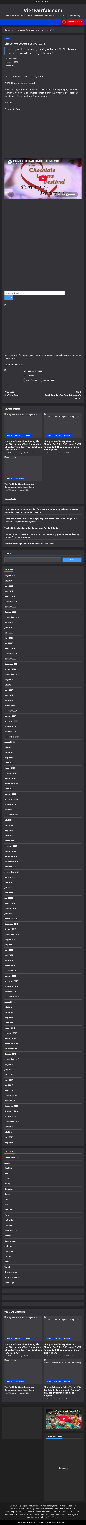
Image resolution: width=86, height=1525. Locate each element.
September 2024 (11, 674)
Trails (6, 1261)
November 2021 (11, 804)
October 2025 (10, 612)
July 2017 (8, 1069)
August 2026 (9, 575)
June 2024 (8, 690)
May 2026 (8, 591)
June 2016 (8, 1137)
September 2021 (11, 815)
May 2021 (8, 830)
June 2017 (8, 1075)
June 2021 (8, 825)
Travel (7, 1267)
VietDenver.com (35, 1506)
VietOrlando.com (12, 1514)
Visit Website (31, 380)
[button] (4, 22)
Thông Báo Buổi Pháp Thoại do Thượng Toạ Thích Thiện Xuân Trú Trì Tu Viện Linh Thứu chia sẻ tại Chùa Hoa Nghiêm (62, 445)
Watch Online (75, 22)
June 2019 (8, 950)
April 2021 (8, 835)
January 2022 (10, 794)
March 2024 (9, 705)
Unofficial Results (12, 1277)
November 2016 (11, 1111)
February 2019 (10, 971)
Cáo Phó (8, 1168)
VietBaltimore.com (67, 1508)
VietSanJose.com (69, 1506)
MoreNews (51, 1522)
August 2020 (9, 877)
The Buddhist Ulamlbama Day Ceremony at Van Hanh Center (19, 485)
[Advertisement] (43, 136)
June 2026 (8, 586)
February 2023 (10, 773)
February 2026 (10, 601)
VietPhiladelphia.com (50, 1508)
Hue (10, 1506)
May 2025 (8, 638)
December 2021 (11, 799)
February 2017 (10, 1095)
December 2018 (11, 981)
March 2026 (9, 596)
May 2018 (8, 1017)
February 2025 (10, 653)
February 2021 (10, 846)
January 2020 (10, 913)
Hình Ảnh (8, 1189)
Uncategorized (10, 1272)
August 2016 (9, 1127)
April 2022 (8, 789)
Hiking (7, 1183)
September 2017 (11, 1059)
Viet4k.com (42, 1517)
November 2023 (11, 726)
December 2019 (11, 919)
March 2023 (9, 768)
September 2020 (11, 872)
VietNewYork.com (17, 1508)
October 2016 (10, 1116)
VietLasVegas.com (72, 1514)
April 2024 (8, 700)
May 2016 (8, 1142)
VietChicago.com (33, 1508)
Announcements (11, 1157)
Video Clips (9, 1282)
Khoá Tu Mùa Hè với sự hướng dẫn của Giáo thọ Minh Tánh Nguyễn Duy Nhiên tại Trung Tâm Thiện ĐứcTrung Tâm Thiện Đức (23, 445)
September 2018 (11, 997)
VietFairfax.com (43, 10)
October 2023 (10, 731)
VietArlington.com (13, 1511)
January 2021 (10, 851)
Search (7, 553)
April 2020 (8, 898)
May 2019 (8, 955)
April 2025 (8, 643)
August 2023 (9, 742)
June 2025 (8, 633)
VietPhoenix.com (57, 1514)
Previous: (11, 393)
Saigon (24, 1506)
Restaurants (10, 1241)
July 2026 (8, 581)
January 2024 (10, 716)
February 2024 (10, 711)
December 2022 (11, 783)
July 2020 (8, 882)
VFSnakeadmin (11, 58)
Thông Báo (27, 435)
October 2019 (10, 929)
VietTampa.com (28, 1511)
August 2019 (9, 939)
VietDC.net (40, 1511)
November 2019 (11, 924)
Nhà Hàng (9, 1209)
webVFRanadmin (11, 453)
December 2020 (11, 856)
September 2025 (11, 617)
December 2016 (11, 1106)
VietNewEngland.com (52, 1506)
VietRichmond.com (54, 1511)
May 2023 (8, 757)
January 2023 (10, 778)
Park (6, 1215)
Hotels (7, 1194)
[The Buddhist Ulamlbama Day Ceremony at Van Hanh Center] (23, 468)
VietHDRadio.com (41, 1514)
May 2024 (8, 695)
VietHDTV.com (26, 1514)
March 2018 (9, 1028)
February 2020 (10, 908)
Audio (7, 1163)
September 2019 (11, 934)
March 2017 (9, 1090)
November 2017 (11, 1049)
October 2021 (10, 809)
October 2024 (10, 669)
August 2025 (9, 622)
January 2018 (10, 1038)
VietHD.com (32, 1517)
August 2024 (9, 679)
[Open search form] (59, 22)
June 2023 (8, 752)
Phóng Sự (8, 1220)
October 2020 (10, 867)
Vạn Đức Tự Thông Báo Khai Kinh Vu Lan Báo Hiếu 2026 (29, 543)
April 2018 (8, 1023)
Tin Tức (7, 1256)
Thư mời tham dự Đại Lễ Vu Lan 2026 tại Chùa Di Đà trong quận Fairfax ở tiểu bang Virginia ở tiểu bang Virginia (62, 1391)
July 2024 (8, 685)
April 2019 (8, 960)
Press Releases (19, 478)
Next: (63, 395)
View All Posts (49, 380)
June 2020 (8, 887)
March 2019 (9, 965)
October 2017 (10, 1054)
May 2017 (8, 1080)
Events (8, 39)
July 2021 (8, 820)
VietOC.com (53, 1517)
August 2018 (9, 1002)
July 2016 (8, 1132)
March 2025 (9, 648)
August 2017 (9, 1064)
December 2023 (11, 721)
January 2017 (10, 1101)
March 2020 (9, 903)
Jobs (6, 1199)
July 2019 (8, 945)
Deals (6, 1173)
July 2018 (8, 1007)
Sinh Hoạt (18, 435)
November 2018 (11, 986)
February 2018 (10, 1033)
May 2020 (8, 893)
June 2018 (8, 1012)
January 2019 (10, 976)
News (6, 1204)
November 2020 (11, 861)
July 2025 (8, 627)
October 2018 (10, 991)
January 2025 (10, 659)
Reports (7, 1235)
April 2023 (8, 762)
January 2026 (10, 607)
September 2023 (11, 737)
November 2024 (11, 664)
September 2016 (11, 1121)
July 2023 (8, 747)
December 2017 (11, 1043)
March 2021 (9, 841)
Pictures (8, 1225)
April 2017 (8, 1085)
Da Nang (17, 1506)
